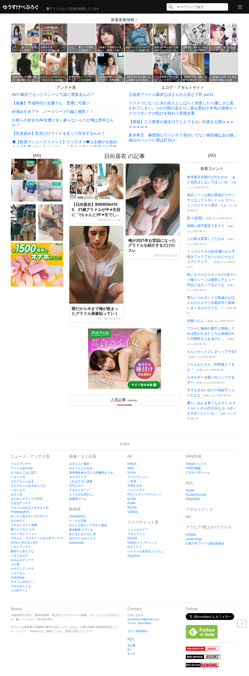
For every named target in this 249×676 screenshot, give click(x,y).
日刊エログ (76, 486)
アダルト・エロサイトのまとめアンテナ (37, 538)
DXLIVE (132, 538)
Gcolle (131, 499)
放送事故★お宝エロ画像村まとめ (91, 472)
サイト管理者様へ (138, 631)
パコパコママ (136, 490)
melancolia (76, 543)
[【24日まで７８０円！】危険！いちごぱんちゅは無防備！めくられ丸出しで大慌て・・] (50, 222)
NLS (188, 517)
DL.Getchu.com (196, 494)
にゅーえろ (18, 490)
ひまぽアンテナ (21, 503)
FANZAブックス (196, 464)
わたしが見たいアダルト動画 (88, 525)
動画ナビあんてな (22, 551)
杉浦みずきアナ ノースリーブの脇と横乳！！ (53, 111)
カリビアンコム (137, 477)
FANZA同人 (193, 499)
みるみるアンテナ (22, 560)
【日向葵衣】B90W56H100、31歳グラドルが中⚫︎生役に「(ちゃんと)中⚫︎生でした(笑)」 (96, 212)
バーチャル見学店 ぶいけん (145, 551)
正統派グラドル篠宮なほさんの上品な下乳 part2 (171, 94)
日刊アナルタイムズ (82, 538)
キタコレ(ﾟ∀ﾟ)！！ (23, 582)
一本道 (131, 481)
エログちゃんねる (22, 481)
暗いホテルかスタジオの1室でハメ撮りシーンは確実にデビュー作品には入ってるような (212, 279)
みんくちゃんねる (80, 468)
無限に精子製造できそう (205, 225)
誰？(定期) (195, 218)
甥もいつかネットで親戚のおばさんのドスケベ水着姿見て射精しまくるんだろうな (211, 302)
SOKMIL (132, 512)
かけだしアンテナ (22, 569)
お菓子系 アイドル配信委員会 (205, 543)
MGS (130, 468)
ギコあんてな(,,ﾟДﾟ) (24, 472)
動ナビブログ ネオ (23, 529)
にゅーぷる (18, 477)
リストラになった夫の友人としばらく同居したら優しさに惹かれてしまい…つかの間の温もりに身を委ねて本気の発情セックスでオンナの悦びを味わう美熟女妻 (183, 108)
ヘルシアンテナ (21, 547)
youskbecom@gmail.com (143, 619)
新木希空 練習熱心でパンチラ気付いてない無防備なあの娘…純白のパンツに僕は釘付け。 (183, 137)
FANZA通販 (193, 468)
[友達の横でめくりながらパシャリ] (23, 222)
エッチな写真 (78, 521)
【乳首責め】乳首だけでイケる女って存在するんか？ (58, 133)
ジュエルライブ (137, 529)
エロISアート (19, 590)
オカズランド (78, 477)
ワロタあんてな (21, 586)
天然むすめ (134, 486)
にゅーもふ (18, 573)
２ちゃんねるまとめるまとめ (30, 507)
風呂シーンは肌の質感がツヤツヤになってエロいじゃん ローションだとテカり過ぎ (211, 199)
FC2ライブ (134, 547)
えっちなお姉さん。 (82, 494)
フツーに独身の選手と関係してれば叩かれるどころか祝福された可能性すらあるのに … (211, 333)
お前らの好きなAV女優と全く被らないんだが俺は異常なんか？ (63, 122)
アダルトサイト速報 (24, 525)
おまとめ (16, 494)
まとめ (117, 219)
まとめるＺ (18, 520)
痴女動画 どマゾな (81, 529)
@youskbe (144, 623)
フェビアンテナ (21, 464)
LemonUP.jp (194, 539)
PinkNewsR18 (20, 512)
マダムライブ (136, 534)
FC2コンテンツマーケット (144, 494)
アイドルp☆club (22, 468)
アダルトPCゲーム (198, 472)
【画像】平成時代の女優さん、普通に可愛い (51, 103)
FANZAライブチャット (142, 543)
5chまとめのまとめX (24, 542)
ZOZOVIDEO (77, 516)
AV (129, 649)
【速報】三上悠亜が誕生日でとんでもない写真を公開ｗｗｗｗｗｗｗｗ (181, 124)
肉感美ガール (78, 499)
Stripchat (133, 556)
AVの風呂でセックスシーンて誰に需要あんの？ (53, 94)
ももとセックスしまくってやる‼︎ (211, 351)
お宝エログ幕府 (79, 464)
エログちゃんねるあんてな (28, 486)
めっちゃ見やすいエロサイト (30, 516)
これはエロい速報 (80, 481)
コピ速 (15, 564)
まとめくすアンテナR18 (26, 499)
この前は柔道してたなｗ (205, 238)
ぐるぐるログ (19, 555)
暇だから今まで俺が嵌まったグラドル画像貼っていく (95, 311)
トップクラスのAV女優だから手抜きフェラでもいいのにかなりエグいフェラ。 (211, 256)
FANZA (132, 464)
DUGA (131, 472)
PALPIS (132, 507)
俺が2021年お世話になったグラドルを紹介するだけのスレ (152, 245)
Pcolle (131, 503)
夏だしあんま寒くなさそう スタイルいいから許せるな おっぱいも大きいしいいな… (211, 408)
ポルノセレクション (24, 534)
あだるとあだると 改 (82, 534)
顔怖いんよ (195, 320)
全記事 (131, 645)
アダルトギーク (79, 490)
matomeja (18, 577)
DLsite (190, 490)
